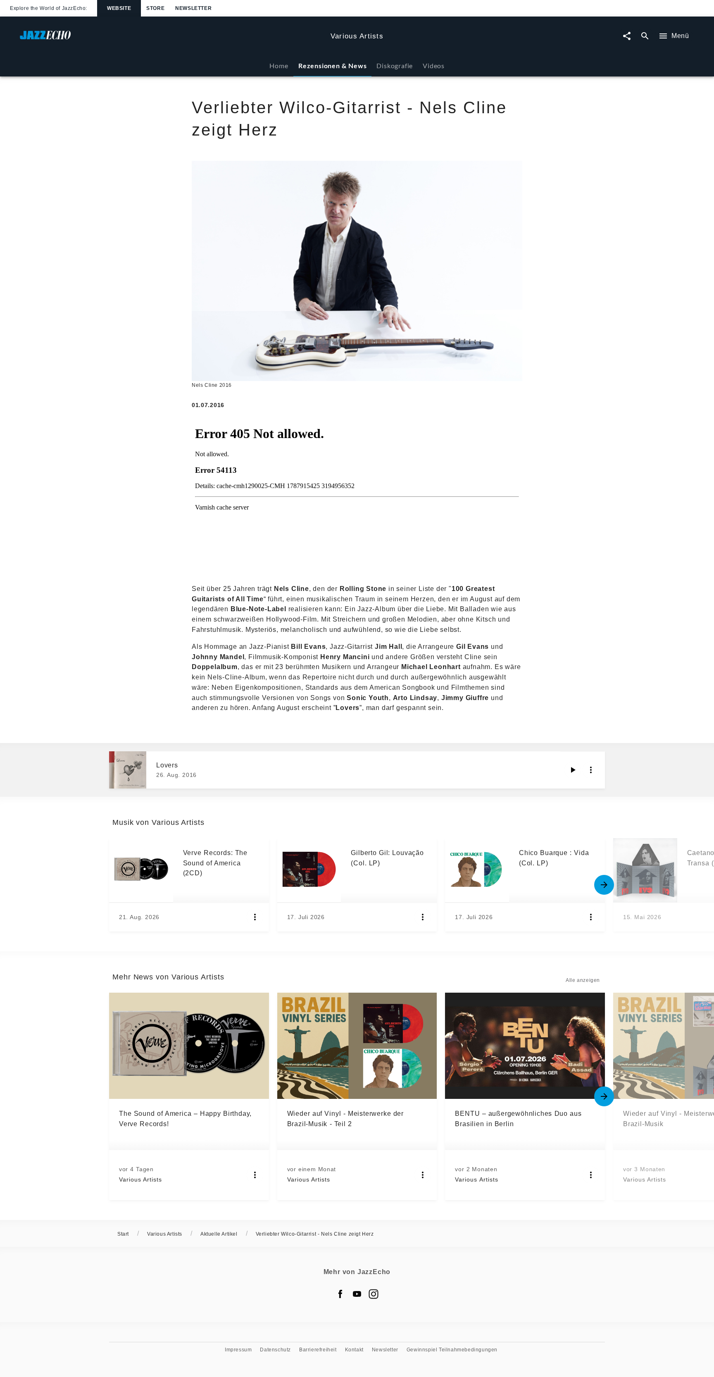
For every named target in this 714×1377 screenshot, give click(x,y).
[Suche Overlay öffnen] (645, 36)
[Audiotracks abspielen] (572, 770)
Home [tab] (278, 65)
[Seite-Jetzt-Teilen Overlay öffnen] (627, 36)
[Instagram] (373, 1294)
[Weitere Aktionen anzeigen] (591, 770)
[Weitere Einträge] (604, 885)
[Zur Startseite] (172, 39)
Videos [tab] (434, 65)
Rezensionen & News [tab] (332, 65)
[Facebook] (340, 1294)
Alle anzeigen (583, 980)
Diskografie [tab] (394, 65)
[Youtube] (357, 1294)
